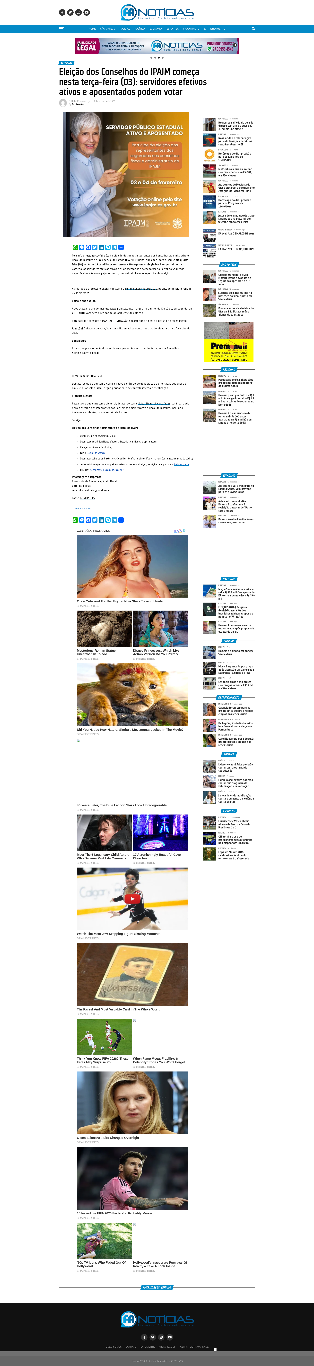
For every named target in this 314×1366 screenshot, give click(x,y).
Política (139, 28)
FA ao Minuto (191, 28)
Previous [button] (79, 45)
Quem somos (114, 1346)
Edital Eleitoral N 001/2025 (141, 288)
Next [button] (234, 45)
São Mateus (107, 28)
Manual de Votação (96, 453)
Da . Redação (78, 104)
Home (92, 28)
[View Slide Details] (157, 46)
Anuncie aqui (167, 1346)
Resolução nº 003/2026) (87, 375)
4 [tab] (163, 58)
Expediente (147, 1346)
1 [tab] (151, 58)
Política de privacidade (194, 1346)
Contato (131, 1346)
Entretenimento (214, 28)
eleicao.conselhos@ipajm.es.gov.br (106, 470)
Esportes (172, 28)
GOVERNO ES (87, 497)
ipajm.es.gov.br (181, 464)
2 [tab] (155, 58)
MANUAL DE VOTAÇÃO (115, 320)
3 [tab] (159, 58)
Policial (125, 28)
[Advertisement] (229, 448)
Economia (155, 28)
